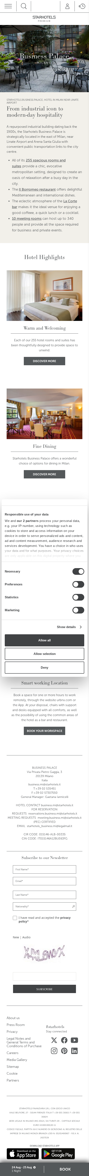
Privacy (12, 1031)
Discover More (44, 361)
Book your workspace (44, 731)
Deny (44, 667)
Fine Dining (44, 446)
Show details (66, 627)
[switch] (78, 584)
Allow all (44, 640)
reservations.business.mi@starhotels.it (52, 813)
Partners (13, 1080)
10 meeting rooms (27, 219)
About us (13, 1018)
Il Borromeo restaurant (37, 189)
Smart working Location (44, 683)
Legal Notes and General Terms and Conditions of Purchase (24, 1042)
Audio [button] (26, 937)
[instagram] (54, 1051)
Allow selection (45, 654)
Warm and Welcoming (45, 328)
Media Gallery (17, 1060)
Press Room (16, 1025)
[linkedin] (74, 1051)
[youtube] (74, 1041)
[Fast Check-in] (82, 6)
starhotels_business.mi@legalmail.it (49, 826)
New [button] (16, 937)
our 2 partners (28, 521)
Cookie (12, 1073)
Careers (12, 1053)
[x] (54, 1041)
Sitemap (13, 1066)
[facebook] (64, 1041)
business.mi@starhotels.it (44, 784)
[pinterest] (64, 1051)
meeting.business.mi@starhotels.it (60, 817)
